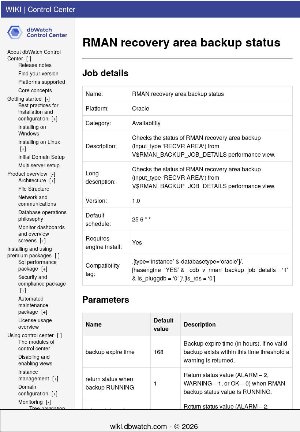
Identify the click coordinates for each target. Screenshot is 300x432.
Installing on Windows (32, 130)
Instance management (33, 375)
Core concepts (35, 90)
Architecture (32, 180)
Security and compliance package (42, 280)
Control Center (51, 9)
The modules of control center (36, 345)
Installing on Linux (39, 141)
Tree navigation (47, 408)
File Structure (33, 188)
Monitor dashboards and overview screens (41, 233)
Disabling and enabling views (35, 360)
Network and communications (37, 200)
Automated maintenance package (33, 305)
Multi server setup (39, 165)
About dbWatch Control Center (34, 55)
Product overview (27, 173)
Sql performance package (37, 265)
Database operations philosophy (42, 215)
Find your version (38, 73)
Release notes (35, 64)
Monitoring (30, 401)
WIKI (13, 9)
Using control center (30, 335)
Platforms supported (41, 81)
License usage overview (35, 323)
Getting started (24, 98)
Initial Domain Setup (41, 156)
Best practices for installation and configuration (38, 111)
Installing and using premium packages (29, 252)
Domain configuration (33, 390)
